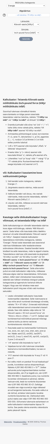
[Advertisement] (25, 69)
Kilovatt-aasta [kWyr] (17, 199)
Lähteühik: (25, 21)
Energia (11, 184)
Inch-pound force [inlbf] (18, 209)
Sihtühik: (25, 29)
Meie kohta (8, 422)
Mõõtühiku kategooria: (25, 3)
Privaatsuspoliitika (19, 422)
